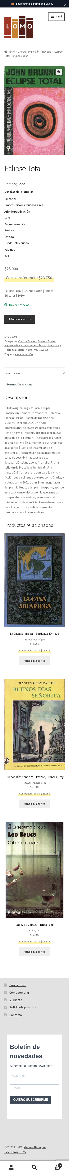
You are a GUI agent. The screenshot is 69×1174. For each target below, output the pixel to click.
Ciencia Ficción (27, 341)
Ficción (42, 341)
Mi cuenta (15, 1000)
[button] (59, 72)
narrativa (31, 349)
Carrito (53, 1164)
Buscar (34, 1167)
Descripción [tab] (12, 373)
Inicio (12, 51)
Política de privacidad (23, 1007)
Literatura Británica (33, 345)
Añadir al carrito (20, 319)
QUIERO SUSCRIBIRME (30, 1099)
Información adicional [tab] (18, 384)
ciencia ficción (24, 354)
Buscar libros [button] (17, 985)
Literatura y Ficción (28, 51)
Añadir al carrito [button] (35, 660)
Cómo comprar (19, 992)
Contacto (15, 1015)
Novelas (46, 51)
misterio (19, 349)
